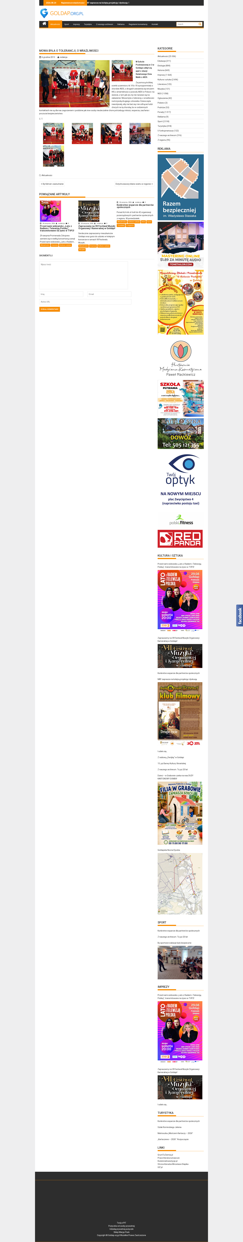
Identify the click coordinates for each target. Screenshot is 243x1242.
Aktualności (55, 24)
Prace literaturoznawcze (169, 1158)
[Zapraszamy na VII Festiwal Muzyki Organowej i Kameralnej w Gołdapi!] (180, 656)
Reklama (120, 24)
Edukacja (162, 61)
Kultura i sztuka (65, 245)
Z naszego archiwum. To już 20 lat (173, 769)
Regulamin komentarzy (138, 24)
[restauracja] (181, 449)
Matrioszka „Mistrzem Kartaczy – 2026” (175, 1133)
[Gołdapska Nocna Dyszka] (180, 884)
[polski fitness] (181, 528)
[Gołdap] (44, 23)
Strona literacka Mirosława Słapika (173, 1164)
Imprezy (76, 24)
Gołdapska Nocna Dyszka (169, 850)
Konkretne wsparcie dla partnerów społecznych (179, 673)
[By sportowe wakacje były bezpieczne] (180, 962)
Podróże (161, 107)
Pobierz (161, 103)
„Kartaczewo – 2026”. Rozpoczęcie (173, 1139)
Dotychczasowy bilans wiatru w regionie (133, 184)
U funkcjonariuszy (166, 131)
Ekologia (161, 66)
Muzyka (82, 250)
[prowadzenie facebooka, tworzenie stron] (180, 548)
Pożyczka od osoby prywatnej (121, 1226)
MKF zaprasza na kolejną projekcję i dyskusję (177, 679)
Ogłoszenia (163, 98)
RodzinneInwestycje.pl (167, 1161)
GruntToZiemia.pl (165, 1155)
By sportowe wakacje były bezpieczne (174, 943)
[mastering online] (181, 268)
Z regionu (130, 225)
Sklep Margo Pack (122, 1232)
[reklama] (181, 334)
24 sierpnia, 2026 (48, 223)
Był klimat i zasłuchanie (53, 184)
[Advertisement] (152, 13)
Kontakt (155, 24)
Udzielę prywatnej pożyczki (121, 1229)
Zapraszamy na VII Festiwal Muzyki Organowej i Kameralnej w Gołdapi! (179, 639)
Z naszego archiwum (104, 24)
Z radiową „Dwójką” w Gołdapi (171, 757)
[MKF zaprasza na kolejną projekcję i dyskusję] (180, 714)
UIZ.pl (160, 1167)
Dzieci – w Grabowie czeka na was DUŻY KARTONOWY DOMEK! (175, 777)
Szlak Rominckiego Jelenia (169, 1127)
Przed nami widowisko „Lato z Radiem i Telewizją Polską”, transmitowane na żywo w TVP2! (179, 565)
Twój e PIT (121, 1223)
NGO (143, 222)
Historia (161, 70)
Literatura (162, 84)
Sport (66, 24)
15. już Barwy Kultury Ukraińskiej (172, 763)
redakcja (63, 57)
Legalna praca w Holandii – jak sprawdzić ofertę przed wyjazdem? (113, 3)
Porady (161, 112)
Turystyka (88, 24)
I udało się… (163, 751)
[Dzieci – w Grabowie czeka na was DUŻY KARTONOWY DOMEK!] (180, 813)
